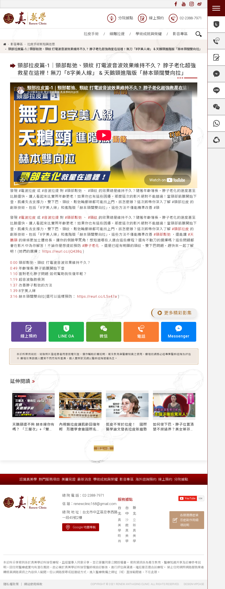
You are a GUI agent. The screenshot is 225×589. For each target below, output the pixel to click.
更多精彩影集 (178, 312)
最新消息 (84, 479)
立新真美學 (134, 530)
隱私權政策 (11, 584)
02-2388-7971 (191, 18)
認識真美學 (28, 479)
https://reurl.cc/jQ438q (62, 251)
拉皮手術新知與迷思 (41, 44)
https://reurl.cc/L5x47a (97, 296)
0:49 (14, 268)
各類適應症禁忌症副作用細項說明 (189, 520)
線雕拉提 (117, 34)
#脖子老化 (90, 246)
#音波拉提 (50, 217)
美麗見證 (69, 479)
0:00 (14, 263)
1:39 (14, 291)
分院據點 (125, 18)
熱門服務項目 (49, 479)
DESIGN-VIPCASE (194, 584)
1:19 (14, 279)
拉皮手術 (91, 34)
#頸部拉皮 (180, 229)
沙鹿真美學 (127, 530)
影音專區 (180, 34)
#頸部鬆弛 (73, 217)
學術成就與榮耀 (149, 34)
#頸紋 (93, 217)
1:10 (14, 274)
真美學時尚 (119, 530)
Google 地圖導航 (84, 527)
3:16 (14, 296)
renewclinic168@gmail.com (95, 504)
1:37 (14, 285)
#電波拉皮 (27, 217)
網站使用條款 (33, 584)
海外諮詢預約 (145, 479)
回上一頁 (103, 448)
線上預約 (156, 18)
